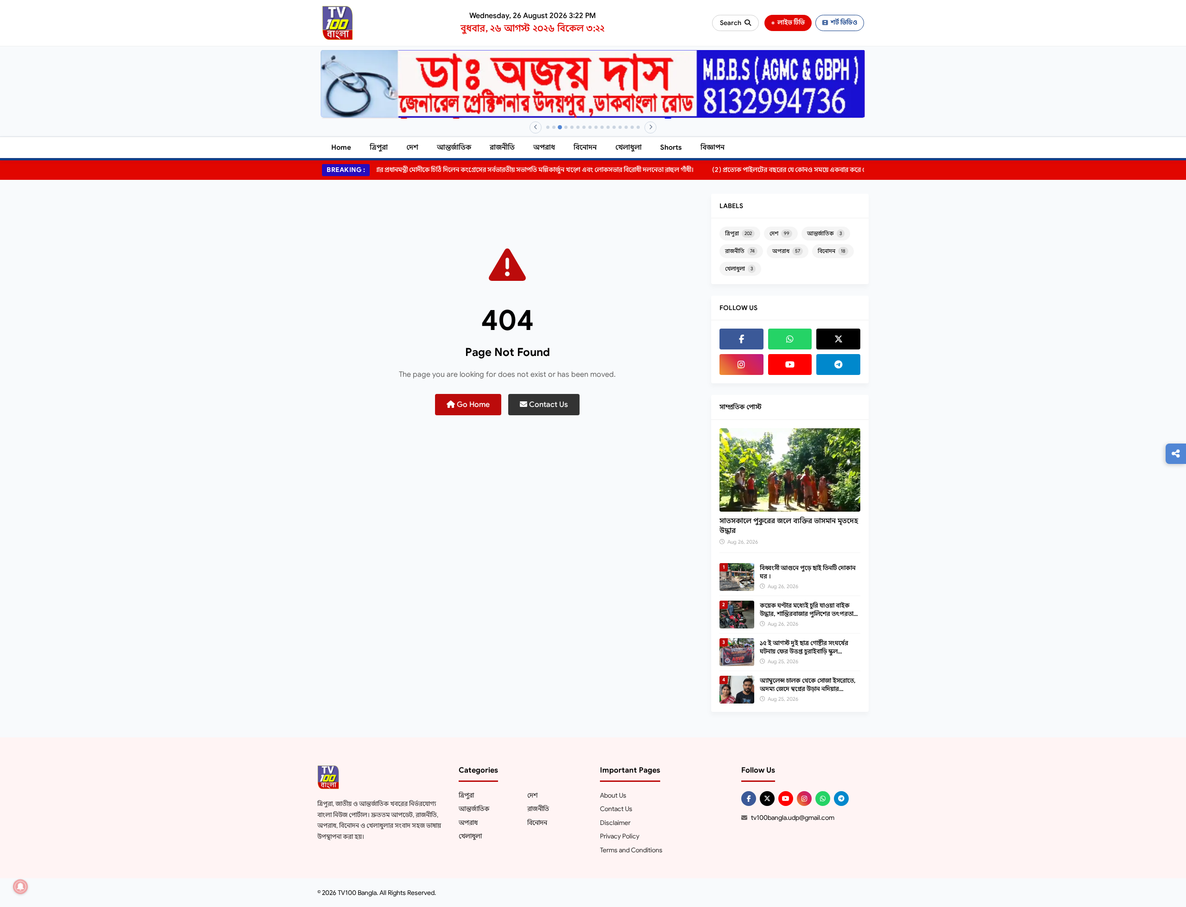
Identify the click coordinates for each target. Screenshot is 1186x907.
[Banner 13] (620, 127)
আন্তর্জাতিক (454, 147)
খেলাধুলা (628, 147)
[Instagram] (741, 364)
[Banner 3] (559, 127)
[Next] (650, 127)
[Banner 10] (602, 127)
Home (341, 147)
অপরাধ (544, 147)
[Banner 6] (578, 127)
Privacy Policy (619, 836)
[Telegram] (838, 364)
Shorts (671, 147)
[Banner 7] (584, 127)
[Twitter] (838, 339)
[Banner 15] (632, 127)
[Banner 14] (626, 127)
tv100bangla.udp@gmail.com (792, 817)
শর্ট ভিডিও (844, 22)
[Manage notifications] (20, 886)
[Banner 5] (572, 127)
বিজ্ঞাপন (712, 147)
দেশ (412, 147)
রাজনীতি (502, 147)
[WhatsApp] (790, 339)
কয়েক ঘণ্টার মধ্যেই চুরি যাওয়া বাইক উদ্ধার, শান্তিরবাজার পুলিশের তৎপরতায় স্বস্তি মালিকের (808, 614)
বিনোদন (585, 147)
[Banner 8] (590, 127)
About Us (613, 795)
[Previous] (536, 127)
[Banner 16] (638, 127)
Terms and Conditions (631, 850)
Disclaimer (615, 822)
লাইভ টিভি (791, 22)
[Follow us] (1176, 454)
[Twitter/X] (767, 798)
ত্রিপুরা (379, 147)
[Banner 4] (566, 127)
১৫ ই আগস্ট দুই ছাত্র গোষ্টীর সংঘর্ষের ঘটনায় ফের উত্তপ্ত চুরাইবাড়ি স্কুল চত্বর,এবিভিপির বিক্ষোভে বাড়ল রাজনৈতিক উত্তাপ (804, 655)
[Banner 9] (596, 127)
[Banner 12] (614, 127)
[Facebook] (741, 339)
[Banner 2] (553, 127)
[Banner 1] (547, 127)
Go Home (472, 404)
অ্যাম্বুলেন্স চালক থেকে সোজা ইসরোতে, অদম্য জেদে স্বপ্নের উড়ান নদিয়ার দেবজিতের (808, 689)
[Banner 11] (608, 127)
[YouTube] (790, 364)
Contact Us (547, 404)
